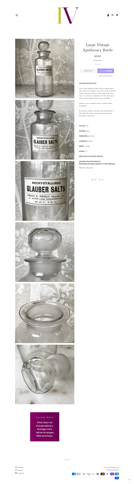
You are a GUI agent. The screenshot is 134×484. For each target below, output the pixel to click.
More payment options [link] (105, 75)
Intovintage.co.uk (113, 467)
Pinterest (20, 470)
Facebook (20, 467)
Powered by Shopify (113, 470)
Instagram (20, 473)
